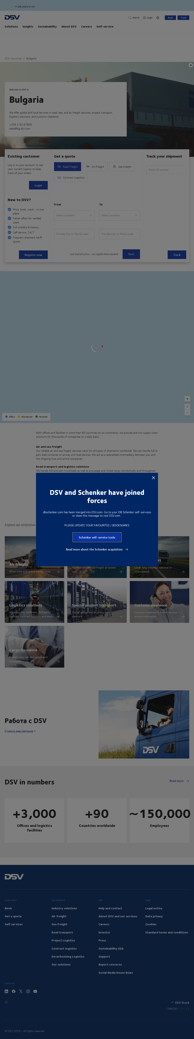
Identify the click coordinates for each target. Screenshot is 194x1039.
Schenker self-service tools (97, 537)
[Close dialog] (153, 477)
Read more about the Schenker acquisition (94, 549)
